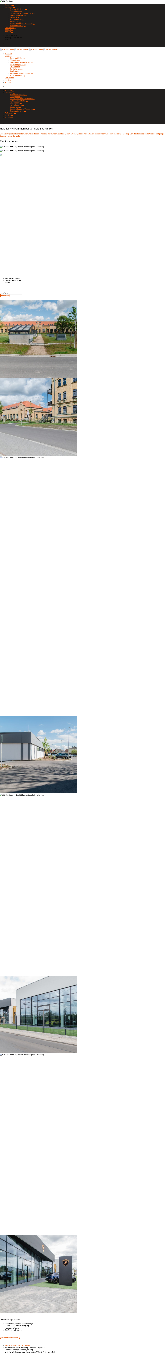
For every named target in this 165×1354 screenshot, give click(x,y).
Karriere (8, 30)
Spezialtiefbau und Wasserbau (21, 24)
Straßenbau (14, 21)
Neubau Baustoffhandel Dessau (17, 1345)
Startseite (8, 5)
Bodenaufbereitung (17, 26)
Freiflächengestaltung (18, 15)
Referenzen (9, 28)
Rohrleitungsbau (16, 19)
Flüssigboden (15, 11)
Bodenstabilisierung (17, 9)
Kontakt (8, 32)
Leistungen (9, 7)
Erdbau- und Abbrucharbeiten (21, 13)
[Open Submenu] (13, 5)
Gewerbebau (15, 17)
